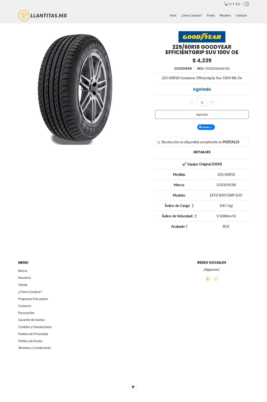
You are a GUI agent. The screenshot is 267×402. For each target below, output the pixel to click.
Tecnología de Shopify (133, 381)
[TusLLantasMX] (42, 15)
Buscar (23, 270)
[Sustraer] (191, 102)
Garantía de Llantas (31, 319)
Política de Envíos (30, 341)
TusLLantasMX (128, 374)
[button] (208, 279)
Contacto (24, 306)
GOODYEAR (183, 68)
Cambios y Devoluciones (35, 327)
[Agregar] (212, 102)
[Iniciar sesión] (247, 4)
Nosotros (24, 277)
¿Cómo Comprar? (30, 291)
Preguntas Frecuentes (33, 299)
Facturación (26, 312)
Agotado (202, 114)
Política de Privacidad (33, 334)
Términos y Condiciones (34, 347)
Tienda (22, 284)
